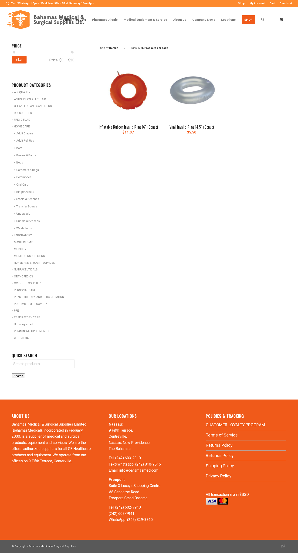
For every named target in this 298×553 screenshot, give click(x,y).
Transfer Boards (26, 206)
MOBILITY (20, 249)
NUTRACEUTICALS (25, 269)
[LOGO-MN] (47, 19)
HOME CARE (22, 126)
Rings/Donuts (25, 191)
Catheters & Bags (27, 170)
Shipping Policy (220, 465)
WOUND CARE (23, 338)
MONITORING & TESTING (29, 256)
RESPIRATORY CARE (27, 317)
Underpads (23, 213)
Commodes (23, 177)
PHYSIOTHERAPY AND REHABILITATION (39, 297)
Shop (241, 3)
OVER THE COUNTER (27, 283)
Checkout (286, 3)
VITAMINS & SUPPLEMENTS (31, 331)
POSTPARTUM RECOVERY (30, 304)
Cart (272, 3)
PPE (16, 310)
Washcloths (24, 228)
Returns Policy (219, 445)
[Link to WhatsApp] (7, 3)
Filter (19, 59)
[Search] (262, 19)
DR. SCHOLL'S (23, 113)
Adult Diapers (25, 133)
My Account (257, 3)
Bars (19, 148)
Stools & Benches (27, 199)
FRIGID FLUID (22, 119)
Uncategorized (23, 324)
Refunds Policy (220, 455)
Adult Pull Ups (25, 140)
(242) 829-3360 (140, 519)
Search (18, 376)
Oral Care (22, 184)
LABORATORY (23, 235)
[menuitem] (241, 3)
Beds (19, 162)
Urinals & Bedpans (28, 221)
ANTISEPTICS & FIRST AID (30, 99)
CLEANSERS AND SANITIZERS (33, 106)
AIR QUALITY (22, 92)
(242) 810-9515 (148, 464)
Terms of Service (222, 435)
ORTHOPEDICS (23, 276)
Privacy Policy (218, 475)
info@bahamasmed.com (138, 470)
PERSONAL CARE (25, 290)
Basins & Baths (26, 155)
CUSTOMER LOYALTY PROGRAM (235, 424)
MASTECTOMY (23, 242)
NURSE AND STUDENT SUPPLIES (34, 262)
